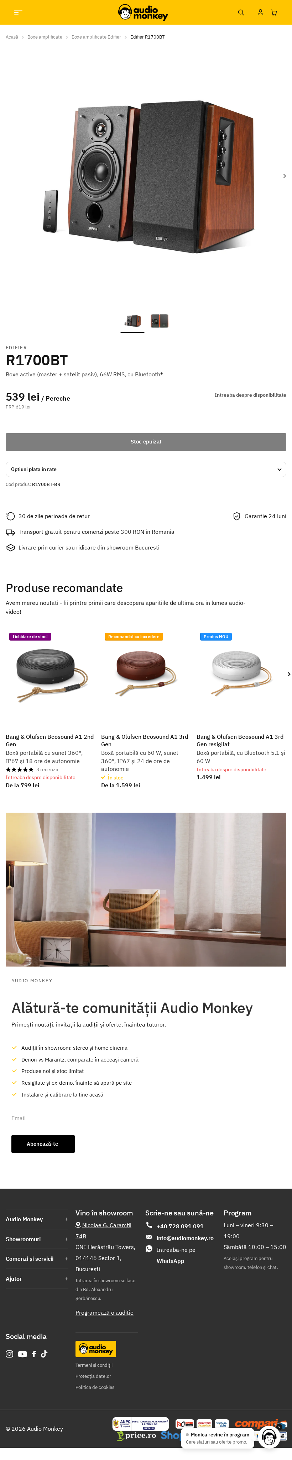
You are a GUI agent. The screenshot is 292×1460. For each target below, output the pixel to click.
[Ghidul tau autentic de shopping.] (261, 1424)
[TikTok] (44, 1354)
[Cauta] (241, 12)
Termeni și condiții (94, 1365)
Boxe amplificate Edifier (96, 37)
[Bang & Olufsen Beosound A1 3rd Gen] (146, 674)
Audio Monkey (24, 1219)
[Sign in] (260, 12)
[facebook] (34, 1354)
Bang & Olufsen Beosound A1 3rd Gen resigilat (240, 740)
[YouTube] (22, 1354)
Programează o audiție (104, 1312)
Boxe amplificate (44, 37)
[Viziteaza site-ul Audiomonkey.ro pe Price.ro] (136, 1436)
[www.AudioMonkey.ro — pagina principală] (143, 12)
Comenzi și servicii (29, 1258)
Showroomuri (23, 1239)
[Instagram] (9, 1354)
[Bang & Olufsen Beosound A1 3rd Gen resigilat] (241, 674)
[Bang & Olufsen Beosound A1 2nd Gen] (50, 674)
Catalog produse (18, 12)
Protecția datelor (93, 1376)
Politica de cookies (94, 1387)
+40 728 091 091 (180, 1226)
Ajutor (14, 1278)
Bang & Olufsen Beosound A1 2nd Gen (50, 740)
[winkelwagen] (274, 12)
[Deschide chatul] (269, 1437)
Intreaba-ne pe (176, 1255)
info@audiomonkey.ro (185, 1237)
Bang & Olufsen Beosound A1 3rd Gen (144, 740)
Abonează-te (43, 1143)
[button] (289, 674)
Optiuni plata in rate (34, 469)
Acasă (12, 37)
